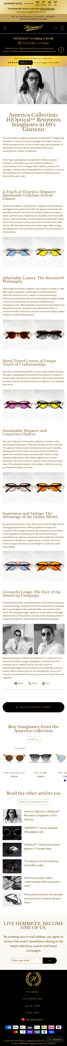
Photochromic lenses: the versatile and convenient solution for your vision (43, 898)
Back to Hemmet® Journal (35, 707)
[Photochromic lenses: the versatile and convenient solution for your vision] (12, 899)
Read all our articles (33, 802)
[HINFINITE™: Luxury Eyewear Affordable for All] (12, 833)
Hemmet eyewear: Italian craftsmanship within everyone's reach (42, 881)
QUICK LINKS (32, 1006)
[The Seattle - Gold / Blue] (65, 780)
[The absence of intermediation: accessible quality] (12, 866)
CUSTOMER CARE (32, 999)
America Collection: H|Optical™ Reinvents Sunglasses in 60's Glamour (42, 815)
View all (33, 739)
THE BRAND (32, 992)
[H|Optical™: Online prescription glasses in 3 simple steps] (12, 850)
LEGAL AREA (33, 1013)
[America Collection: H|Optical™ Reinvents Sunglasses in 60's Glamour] (12, 816)
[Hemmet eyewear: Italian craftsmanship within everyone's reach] (12, 883)
